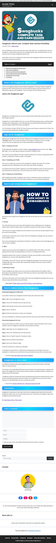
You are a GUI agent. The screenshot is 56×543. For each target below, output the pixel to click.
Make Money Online (9, 400)
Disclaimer (30, 538)
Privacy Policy (15, 538)
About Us (7, 538)
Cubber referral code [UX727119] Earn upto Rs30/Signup (27, 283)
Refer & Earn (18, 400)
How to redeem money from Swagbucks (16, 73)
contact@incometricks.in (34, 530)
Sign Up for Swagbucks (12, 70)
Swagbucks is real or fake (12, 75)
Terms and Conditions (39, 538)
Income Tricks (8, 4)
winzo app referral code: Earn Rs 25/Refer (22, 355)
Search (4, 455)
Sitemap (49, 538)
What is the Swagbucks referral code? (16, 68)
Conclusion (9, 77)
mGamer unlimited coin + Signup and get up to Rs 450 (26, 383)
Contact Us (23, 538)
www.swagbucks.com (34, 149)
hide (49, 64)
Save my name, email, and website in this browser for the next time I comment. (24, 442)
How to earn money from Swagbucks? (16, 72)
